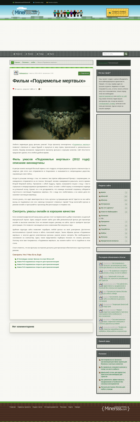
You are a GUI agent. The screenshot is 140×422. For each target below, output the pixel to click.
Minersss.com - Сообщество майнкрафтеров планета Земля (116, 408)
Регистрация (103, 63)
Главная (13, 407)
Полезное (104, 216)
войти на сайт (122, 96)
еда (104, 291)
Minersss (104, 200)
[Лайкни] (13, 89)
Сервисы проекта (24, 407)
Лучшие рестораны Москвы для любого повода (115, 292)
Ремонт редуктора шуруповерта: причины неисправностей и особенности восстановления (113, 313)
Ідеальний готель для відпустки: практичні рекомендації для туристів (113, 278)
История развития (51, 407)
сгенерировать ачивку (107, 104)
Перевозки (107, 263)
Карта (51, 54)
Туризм (105, 271)
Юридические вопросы (110, 241)
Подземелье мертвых (81, 144)
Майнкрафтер (23, 73)
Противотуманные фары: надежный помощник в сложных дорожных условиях (112, 321)
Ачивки (29, 54)
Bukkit (103, 192)
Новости (18, 54)
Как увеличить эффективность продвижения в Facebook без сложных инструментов (113, 286)
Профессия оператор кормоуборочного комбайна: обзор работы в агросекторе (113, 329)
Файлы (103, 233)
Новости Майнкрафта (109, 212)
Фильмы (104, 237)
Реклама (63, 407)
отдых (105, 276)
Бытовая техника (109, 310)
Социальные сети (109, 284)
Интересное (105, 204)
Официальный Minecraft (22, 2)
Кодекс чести (37, 407)
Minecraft (104, 196)
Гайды (40, 54)
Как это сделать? (107, 208)
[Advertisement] (70, 35)
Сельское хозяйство (110, 327)
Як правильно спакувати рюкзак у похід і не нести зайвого (115, 272)
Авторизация (113, 63)
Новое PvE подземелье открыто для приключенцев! (38, 262)
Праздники (105, 221)
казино (105, 297)
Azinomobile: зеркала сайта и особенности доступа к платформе (112, 299)
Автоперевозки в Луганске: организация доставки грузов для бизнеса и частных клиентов (113, 265)
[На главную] (26, 12)
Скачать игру (39, 2)
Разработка (105, 229)
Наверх (77, 407)
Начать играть (53, 2)
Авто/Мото (107, 319)
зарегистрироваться (106, 96)
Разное (103, 225)
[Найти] (126, 54)
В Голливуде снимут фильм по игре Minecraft (35, 259)
